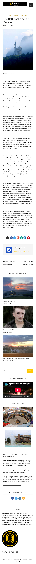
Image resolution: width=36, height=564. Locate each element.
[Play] (5, 397)
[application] (18, 390)
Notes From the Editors (9, 330)
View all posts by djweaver (21, 251)
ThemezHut (18, 561)
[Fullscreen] (30, 397)
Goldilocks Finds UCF (9, 301)
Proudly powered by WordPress (11, 559)
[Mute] (28, 397)
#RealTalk (12, 15)
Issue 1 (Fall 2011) (21, 15)
